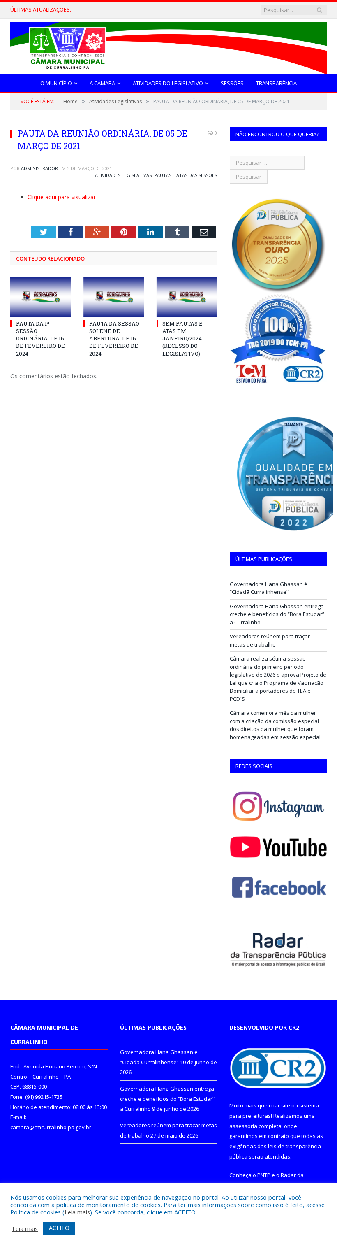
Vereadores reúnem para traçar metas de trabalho (270, 640)
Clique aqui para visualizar (62, 197)
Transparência (276, 83)
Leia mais (77, 1212)
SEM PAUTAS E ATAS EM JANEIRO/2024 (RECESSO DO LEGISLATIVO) (182, 338)
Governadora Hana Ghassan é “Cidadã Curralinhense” (268, 588)
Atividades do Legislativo (168, 83)
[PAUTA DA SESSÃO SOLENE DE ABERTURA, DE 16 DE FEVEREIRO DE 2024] (113, 297)
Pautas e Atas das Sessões (185, 175)
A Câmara (102, 83)
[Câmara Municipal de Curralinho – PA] (168, 46)
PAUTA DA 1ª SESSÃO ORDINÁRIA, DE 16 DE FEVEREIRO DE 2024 (40, 338)
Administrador (39, 168)
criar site (279, 1105)
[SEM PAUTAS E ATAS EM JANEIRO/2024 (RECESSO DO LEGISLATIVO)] (187, 297)
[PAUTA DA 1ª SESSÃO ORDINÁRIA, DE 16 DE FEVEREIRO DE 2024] (40, 297)
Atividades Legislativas (123, 175)
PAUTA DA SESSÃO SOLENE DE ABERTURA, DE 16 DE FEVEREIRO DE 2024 (114, 338)
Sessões (232, 83)
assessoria (243, 1126)
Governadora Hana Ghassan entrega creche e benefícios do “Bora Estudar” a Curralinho (130, 9)
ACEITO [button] (59, 1228)
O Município (56, 83)
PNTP (263, 1175)
